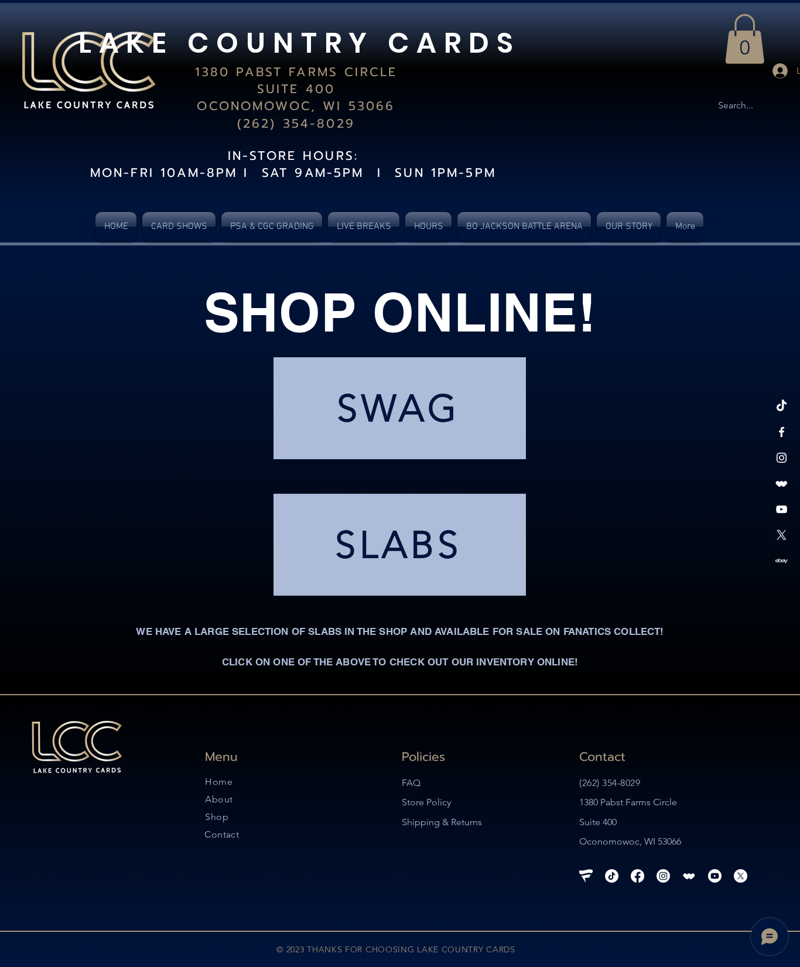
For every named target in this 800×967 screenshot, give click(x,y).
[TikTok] (781, 406)
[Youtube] (715, 876)
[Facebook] (781, 432)
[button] (744, 39)
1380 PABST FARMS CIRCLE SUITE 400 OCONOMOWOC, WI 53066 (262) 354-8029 (296, 98)
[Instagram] (781, 457)
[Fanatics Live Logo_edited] (586, 876)
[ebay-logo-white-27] (781, 561)
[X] (781, 535)
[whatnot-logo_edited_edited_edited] (781, 483)
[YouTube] (781, 509)
